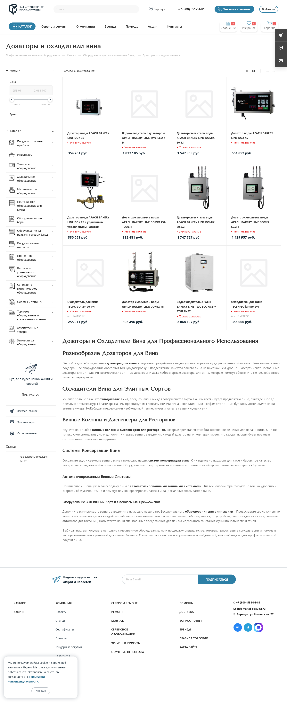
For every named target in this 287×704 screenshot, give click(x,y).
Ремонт (117, 612)
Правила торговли (193, 638)
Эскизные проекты (125, 643)
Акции (153, 26)
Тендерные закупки (68, 647)
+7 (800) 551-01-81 (191, 9)
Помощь (132, 26)
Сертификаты (64, 629)
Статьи (11, 446)
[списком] (273, 71)
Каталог (20, 603)
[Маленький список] (247, 71)
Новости (61, 612)
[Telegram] (248, 627)
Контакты (174, 26)
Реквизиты (62, 656)
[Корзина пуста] (269, 35)
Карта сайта (188, 647)
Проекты (61, 638)
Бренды (110, 26)
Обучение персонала (127, 652)
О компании (85, 26)
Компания (63, 603)
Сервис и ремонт (54, 26)
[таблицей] (280, 71)
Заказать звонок (237, 9)
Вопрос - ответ (190, 620)
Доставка (186, 612)
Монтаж (117, 620)
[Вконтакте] (238, 627)
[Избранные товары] (249, 35)
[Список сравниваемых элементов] (228, 35)
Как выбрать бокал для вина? (33, 459)
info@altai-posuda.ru (251, 609)
